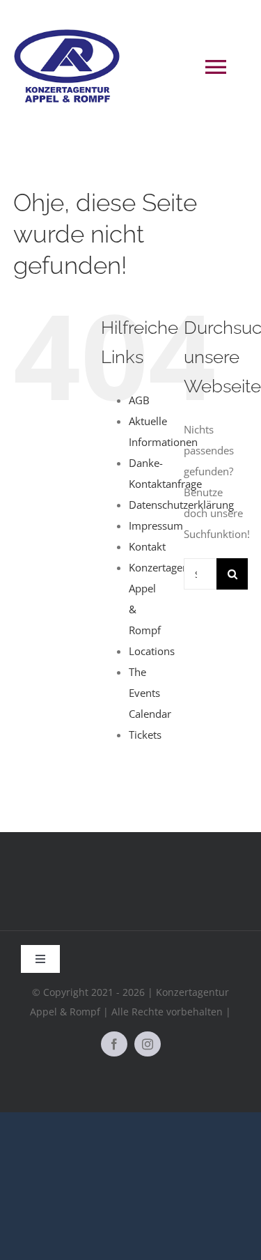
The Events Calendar (150, 693)
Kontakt (147, 546)
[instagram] (147, 1044)
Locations (152, 651)
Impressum (156, 525)
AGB (139, 400)
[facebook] (114, 1044)
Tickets (145, 735)
